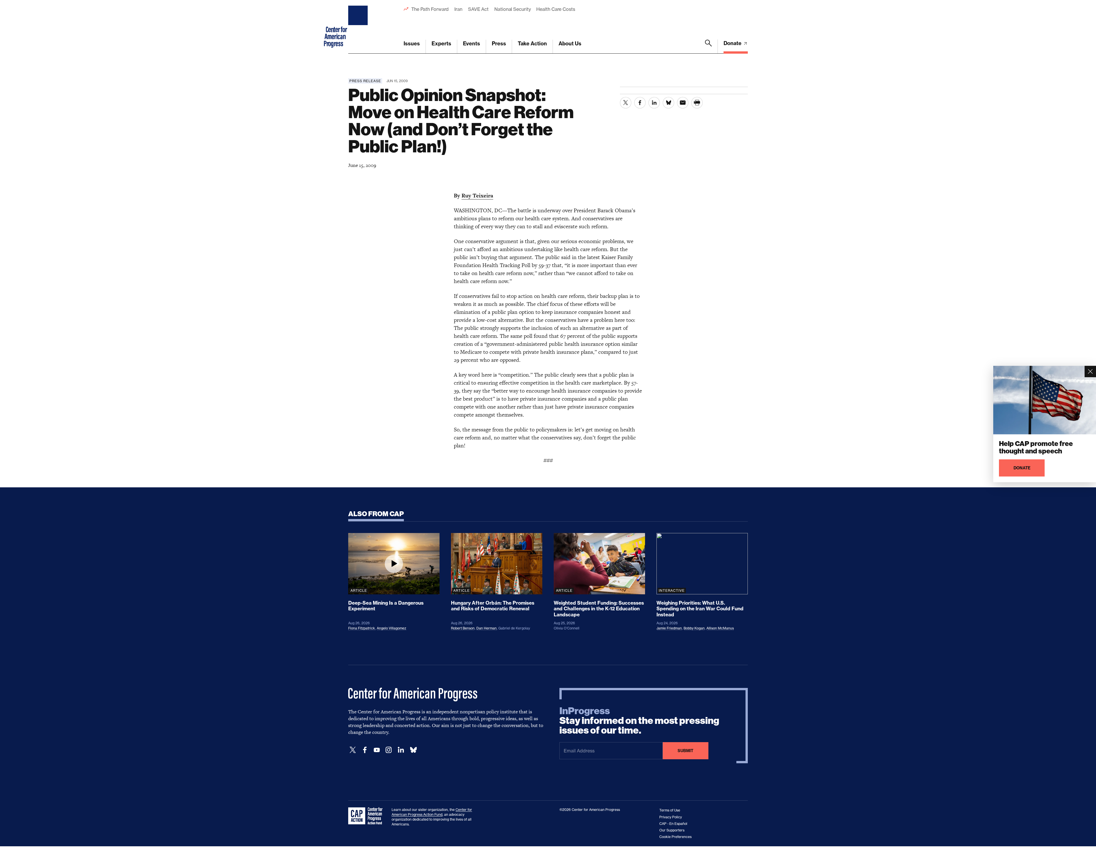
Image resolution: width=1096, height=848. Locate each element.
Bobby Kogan (694, 628)
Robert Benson (463, 628)
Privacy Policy (670, 817)
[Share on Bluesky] (668, 102)
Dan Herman (486, 628)
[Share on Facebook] (640, 102)
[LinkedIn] (400, 750)
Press (499, 43)
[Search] (708, 46)
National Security (512, 9)
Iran (458, 9)
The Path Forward (430, 9)
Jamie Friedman (669, 628)
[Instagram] (388, 750)
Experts (441, 43)
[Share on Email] (682, 102)
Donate (733, 43)
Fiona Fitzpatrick (361, 628)
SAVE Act (478, 9)
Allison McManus (720, 628)
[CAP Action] (367, 816)
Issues (412, 43)
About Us (570, 43)
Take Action (532, 43)
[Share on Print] (697, 102)
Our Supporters (671, 830)
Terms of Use (669, 810)
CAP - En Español (673, 823)
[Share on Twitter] (625, 102)
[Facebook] (364, 750)
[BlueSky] (413, 750)
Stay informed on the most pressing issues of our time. (639, 720)
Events (471, 43)
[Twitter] (352, 750)
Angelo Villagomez (391, 628)
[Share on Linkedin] (654, 102)
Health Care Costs (555, 9)
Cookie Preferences (675, 837)
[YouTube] (376, 750)
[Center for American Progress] (358, 27)
